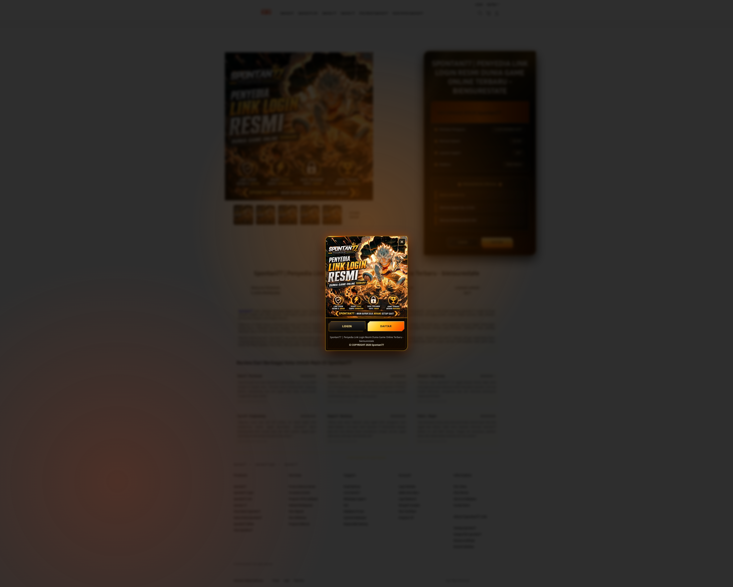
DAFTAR (386, 326)
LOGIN (347, 326)
